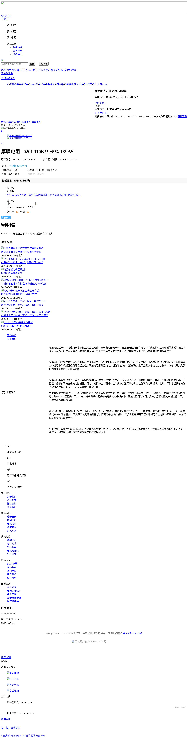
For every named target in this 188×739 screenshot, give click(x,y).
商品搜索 (11, 523)
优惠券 (44, 84)
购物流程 (11, 540)
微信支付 (11, 527)
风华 (3, 70)
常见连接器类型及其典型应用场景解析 (21, 252)
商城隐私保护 (14, 591)
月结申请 (71, 84)
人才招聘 (80, 84)
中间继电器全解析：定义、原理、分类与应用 (24, 315)
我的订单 (11, 25)
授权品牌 (11, 503)
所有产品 (11, 122)
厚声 (19, 70)
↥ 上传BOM (101, 84)
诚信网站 (110, 650)
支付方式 (11, 543)
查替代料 (11, 578)
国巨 (8, 70)
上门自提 (11, 571)
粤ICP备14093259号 (133, 633)
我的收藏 (11, 37)
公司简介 (90, 84)
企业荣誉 (11, 500)
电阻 (18, 122)
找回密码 (11, 520)
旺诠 (14, 70)
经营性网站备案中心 (60, 650)
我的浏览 (11, 31)
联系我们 (11, 507)
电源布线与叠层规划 (11, 273)
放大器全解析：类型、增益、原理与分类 (22, 305)
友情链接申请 (14, 598)
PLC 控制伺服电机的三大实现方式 (19, 294)
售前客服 (14, 673)
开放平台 (16, 84)
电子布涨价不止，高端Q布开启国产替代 (22, 262)
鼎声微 (49, 70)
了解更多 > (100, 103)
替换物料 (62, 84)
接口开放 (11, 574)
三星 (24, 70)
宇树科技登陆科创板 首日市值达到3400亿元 (23, 283)
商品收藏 (11, 567)
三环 (37, 70)
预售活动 (17, 51)
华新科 (57, 70)
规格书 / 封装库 (36, 174)
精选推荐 (68, 70)
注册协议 (11, 587)
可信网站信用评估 (77, 650)
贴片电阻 (26, 122)
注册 (8, 16)
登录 (3, 16)
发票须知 (11, 554)
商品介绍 (11, 335)
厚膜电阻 (36, 122)
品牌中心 (26, 84)
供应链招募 (13, 601)
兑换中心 (17, 54)
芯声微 (31, 70)
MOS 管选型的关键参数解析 (15, 326)
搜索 (32, 64)
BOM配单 (36, 84)
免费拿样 (52, 84)
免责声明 (11, 594)
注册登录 (11, 516)
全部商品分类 (8, 78)
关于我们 (11, 339)
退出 (5, 19)
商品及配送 (13, 551)
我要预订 (6, 217)
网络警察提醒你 (94, 650)
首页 (3, 122)
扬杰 (43, 70)
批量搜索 (43, 64)
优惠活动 (17, 47)
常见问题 (11, 531)
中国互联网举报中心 (127, 650)
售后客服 (14, 685)
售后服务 (11, 547)
